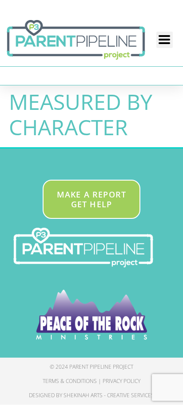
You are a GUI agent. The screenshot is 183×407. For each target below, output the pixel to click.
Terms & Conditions (70, 381)
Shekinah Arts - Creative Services (109, 395)
